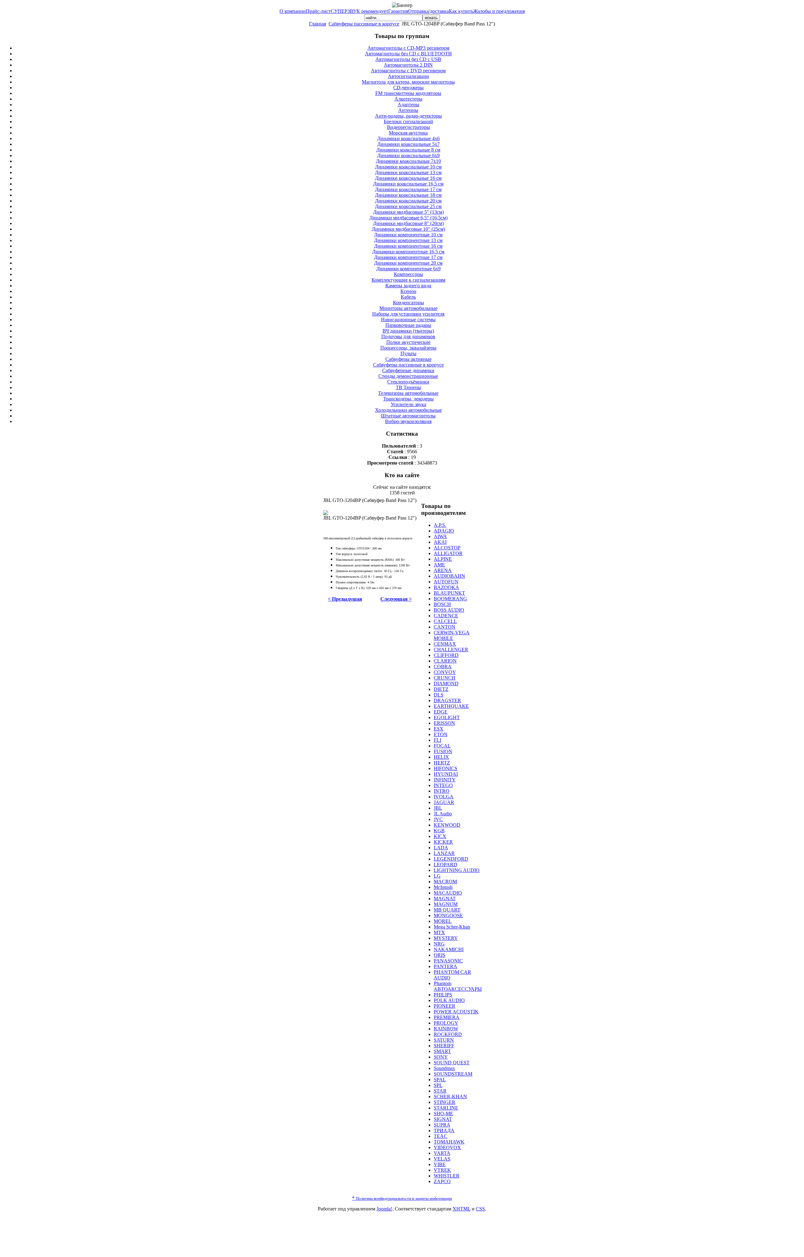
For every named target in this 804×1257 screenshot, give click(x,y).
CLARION (445, 661)
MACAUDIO (448, 893)
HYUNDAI (446, 774)
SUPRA (442, 1124)
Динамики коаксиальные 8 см (408, 149)
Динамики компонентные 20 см (408, 263)
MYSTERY (446, 938)
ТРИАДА (444, 1130)
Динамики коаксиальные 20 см (408, 200)
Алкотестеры (408, 99)
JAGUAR (444, 802)
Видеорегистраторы (408, 127)
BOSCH (442, 604)
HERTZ (442, 762)
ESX (438, 728)
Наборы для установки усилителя (408, 314)
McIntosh (443, 887)
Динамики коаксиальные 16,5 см (408, 183)
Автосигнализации (408, 76)
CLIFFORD (446, 655)
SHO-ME (443, 1113)
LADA (441, 847)
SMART (442, 1051)
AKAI (440, 542)
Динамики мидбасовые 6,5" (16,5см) (408, 217)
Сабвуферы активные (408, 359)
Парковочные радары (408, 325)
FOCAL (442, 745)
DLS (438, 694)
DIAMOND (446, 683)
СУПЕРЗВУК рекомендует (359, 11)
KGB (439, 830)
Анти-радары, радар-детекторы (408, 116)
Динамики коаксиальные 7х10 (408, 161)
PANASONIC (448, 960)
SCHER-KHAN (450, 1096)
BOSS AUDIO (449, 610)
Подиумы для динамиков (408, 336)
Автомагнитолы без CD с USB (408, 59)
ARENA (443, 570)
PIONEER (444, 1006)
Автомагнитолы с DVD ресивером (408, 70)
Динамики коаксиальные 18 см (408, 195)
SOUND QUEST (452, 1062)
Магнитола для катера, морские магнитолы (408, 82)
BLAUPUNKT (449, 593)
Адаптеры (408, 104)
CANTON (444, 627)
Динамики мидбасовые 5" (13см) (408, 212)
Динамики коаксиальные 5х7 (408, 144)
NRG (439, 943)
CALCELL (445, 621)
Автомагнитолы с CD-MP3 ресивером (408, 48)
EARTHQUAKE (451, 706)
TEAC (440, 1136)
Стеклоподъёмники (408, 381)
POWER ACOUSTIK (456, 1011)
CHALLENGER (451, 649)
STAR (440, 1091)
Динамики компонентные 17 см (408, 257)
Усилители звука (408, 404)
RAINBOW (446, 1028)
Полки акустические (408, 342)
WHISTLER (446, 1175)
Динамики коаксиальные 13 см (408, 172)
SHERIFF (444, 1045)
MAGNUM (446, 904)
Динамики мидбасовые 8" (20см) (408, 223)
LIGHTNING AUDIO (457, 870)
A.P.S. (440, 525)
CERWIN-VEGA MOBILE (452, 635)
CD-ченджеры (408, 87)
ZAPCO (442, 1181)
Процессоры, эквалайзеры (408, 347)
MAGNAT (445, 898)
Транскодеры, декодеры (408, 398)
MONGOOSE (448, 915)
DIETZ (441, 689)
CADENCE (446, 615)
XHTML (461, 1208)
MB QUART (447, 909)
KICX (440, 836)
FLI (437, 740)
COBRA (443, 666)
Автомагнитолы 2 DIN (408, 65)
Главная (317, 23)
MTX (439, 932)
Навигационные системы (408, 319)
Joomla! (384, 1208)
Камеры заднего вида (408, 285)
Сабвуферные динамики (408, 370)
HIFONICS (445, 768)
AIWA (440, 536)
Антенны (408, 110)
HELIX (441, 757)
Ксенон (408, 291)
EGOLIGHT (447, 717)
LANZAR (444, 853)
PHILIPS (443, 994)
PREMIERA (446, 1017)
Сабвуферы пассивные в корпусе (364, 23)
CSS (480, 1208)
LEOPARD (445, 864)
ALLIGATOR (448, 553)
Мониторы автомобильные (408, 308)
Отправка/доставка (428, 11)
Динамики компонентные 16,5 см (408, 251)
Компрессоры (408, 274)
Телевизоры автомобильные (408, 393)
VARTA (442, 1153)
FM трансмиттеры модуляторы (408, 93)
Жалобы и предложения (499, 11)
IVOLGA (444, 796)
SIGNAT (443, 1119)
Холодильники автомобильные (408, 410)
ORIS (439, 955)
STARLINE (446, 1108)
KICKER (443, 842)
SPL (438, 1085)
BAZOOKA (446, 587)
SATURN (444, 1040)
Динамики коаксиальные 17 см (408, 189)
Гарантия (398, 11)
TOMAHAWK (449, 1141)
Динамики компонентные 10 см (408, 234)
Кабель (408, 297)
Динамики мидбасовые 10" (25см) (408, 229)
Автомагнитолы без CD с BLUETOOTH (408, 53)
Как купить (461, 11)
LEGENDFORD (451, 859)
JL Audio (443, 813)
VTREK (442, 1170)
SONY (441, 1057)
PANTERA (445, 966)
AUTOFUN (446, 581)
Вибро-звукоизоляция (408, 421)
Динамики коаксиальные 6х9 (408, 155)
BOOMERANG (450, 598)
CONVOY (445, 672)
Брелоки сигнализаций (408, 121)
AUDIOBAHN (449, 576)
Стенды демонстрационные (408, 376)
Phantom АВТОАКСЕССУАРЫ (458, 986)
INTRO (441, 791)
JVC (438, 819)
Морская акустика (408, 132)
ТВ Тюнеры (408, 387)
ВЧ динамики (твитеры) (408, 331)
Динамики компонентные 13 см (408, 240)
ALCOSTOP (447, 547)
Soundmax (444, 1068)
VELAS (442, 1158)
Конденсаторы (408, 302)
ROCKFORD (448, 1034)
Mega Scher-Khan (452, 926)
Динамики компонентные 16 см (408, 246)
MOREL (443, 921)
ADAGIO (444, 530)
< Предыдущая (345, 599)
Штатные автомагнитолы (408, 415)
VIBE (440, 1164)
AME (439, 564)
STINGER (444, 1102)
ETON (441, 734)
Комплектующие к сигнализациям (408, 280)
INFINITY (445, 779)
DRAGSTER (447, 700)
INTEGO (443, 785)
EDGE (441, 711)
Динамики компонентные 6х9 (408, 268)
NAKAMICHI (449, 949)
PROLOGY (446, 1023)
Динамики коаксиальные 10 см (408, 166)
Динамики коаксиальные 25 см (408, 206)
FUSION (443, 751)
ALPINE (443, 559)
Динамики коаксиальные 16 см (408, 178)
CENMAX (445, 644)
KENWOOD (447, 825)
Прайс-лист (318, 11)
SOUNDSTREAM (453, 1074)
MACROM (445, 881)
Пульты (408, 353)
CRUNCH (444, 678)
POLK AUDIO (449, 1000)
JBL (438, 808)
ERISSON (444, 723)
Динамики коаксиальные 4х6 (408, 138)
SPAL (440, 1079)
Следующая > (396, 599)
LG (437, 876)
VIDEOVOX (447, 1147)
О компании (293, 11)
